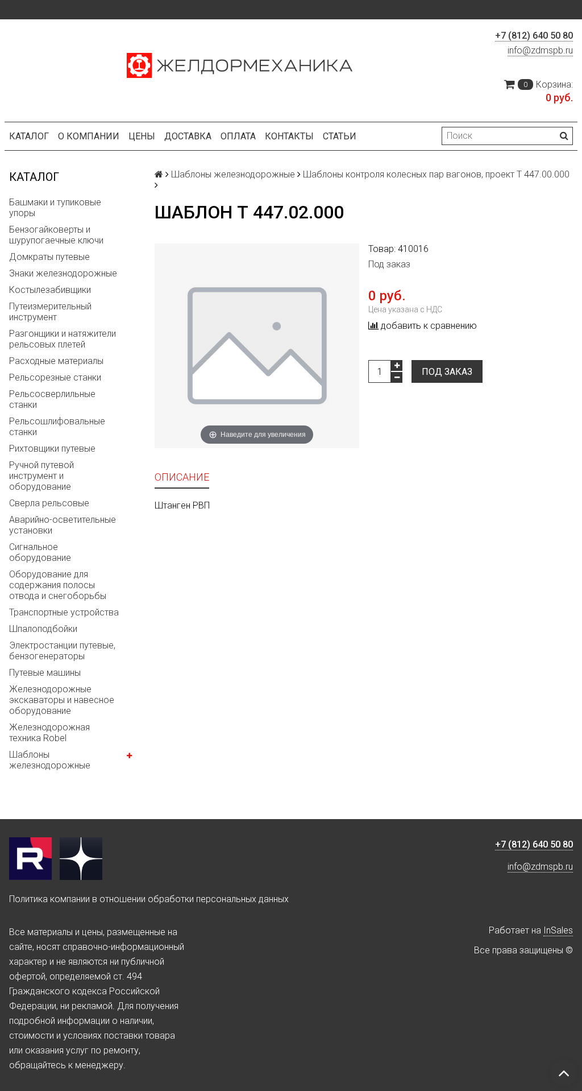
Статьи (339, 136)
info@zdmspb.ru (540, 50)
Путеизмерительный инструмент (50, 312)
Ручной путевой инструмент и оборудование (41, 476)
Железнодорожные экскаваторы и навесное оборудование (61, 700)
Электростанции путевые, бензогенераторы (62, 651)
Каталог (29, 136)
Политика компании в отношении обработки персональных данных (149, 899)
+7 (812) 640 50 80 (534, 35)
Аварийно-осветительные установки (62, 525)
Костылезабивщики (50, 289)
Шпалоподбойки (43, 628)
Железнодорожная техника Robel (49, 732)
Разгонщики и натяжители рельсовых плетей (62, 339)
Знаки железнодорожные (63, 273)
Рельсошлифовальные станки (57, 426)
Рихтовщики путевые (52, 448)
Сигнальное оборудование (40, 552)
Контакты (289, 136)
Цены (141, 136)
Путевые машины (45, 672)
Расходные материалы (56, 361)
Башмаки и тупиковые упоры (55, 207)
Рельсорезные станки (55, 377)
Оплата (238, 136)
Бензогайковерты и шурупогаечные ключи (56, 235)
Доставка (187, 136)
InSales (558, 930)
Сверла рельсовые (49, 503)
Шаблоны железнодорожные (49, 760)
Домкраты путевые (49, 256)
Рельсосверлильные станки (52, 399)
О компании (88, 136)
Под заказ (447, 371)
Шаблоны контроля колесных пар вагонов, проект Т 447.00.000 (436, 174)
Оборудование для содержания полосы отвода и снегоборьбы (57, 585)
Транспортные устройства (64, 612)
